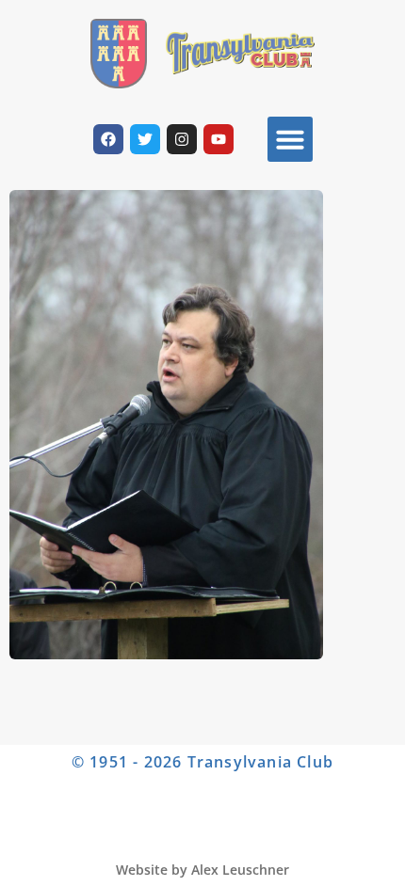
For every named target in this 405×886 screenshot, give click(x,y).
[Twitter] (145, 139)
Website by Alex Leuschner (202, 869)
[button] (290, 139)
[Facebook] (108, 139)
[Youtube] (218, 139)
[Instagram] (182, 139)
